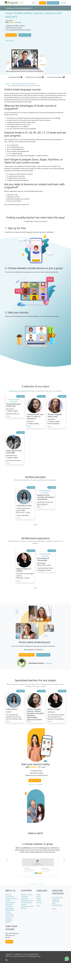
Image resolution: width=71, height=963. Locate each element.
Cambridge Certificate (55, 900)
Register (9, 942)
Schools (7, 912)
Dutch (39, 896)
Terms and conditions (8, 919)
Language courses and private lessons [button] (19, 8)
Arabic (39, 894)
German (39, 902)
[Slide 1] (27, 884)
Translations (9, 914)
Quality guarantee (15, 391)
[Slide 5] (40, 884)
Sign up (42, 3)
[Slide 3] (34, 884)
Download (48, 663)
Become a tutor (53, 3)
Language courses (27, 900)
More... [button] (8, 416)
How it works (9, 40)
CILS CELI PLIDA (57, 897)
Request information (26, 655)
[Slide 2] (31, 884)
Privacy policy (9, 916)
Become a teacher (25, 35)
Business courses (26, 894)
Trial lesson (9, 904)
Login (64, 3)
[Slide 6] (43, 884)
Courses (8, 900)
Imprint (7, 922)
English (39, 898)
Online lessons (10, 902)
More (34, 3)
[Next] (64, 860)
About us (8, 894)
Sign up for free (11, 35)
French (39, 900)
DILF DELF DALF (57, 905)
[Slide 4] (37, 884)
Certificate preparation (25, 897)
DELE (53, 903)
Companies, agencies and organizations (9, 908)
